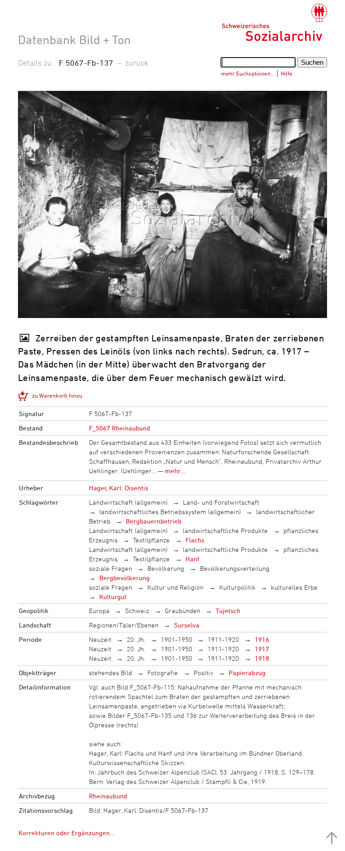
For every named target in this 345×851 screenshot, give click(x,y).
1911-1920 (223, 639)
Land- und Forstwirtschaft (221, 502)
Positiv (203, 672)
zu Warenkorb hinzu (57, 395)
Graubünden (182, 610)
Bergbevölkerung (124, 578)
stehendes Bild (110, 672)
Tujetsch (228, 610)
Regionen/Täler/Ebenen (124, 625)
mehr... (175, 471)
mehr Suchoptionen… (247, 73)
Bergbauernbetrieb (153, 521)
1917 (262, 649)
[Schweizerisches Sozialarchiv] (274, 22)
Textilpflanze (151, 540)
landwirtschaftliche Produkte (225, 530)
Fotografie (162, 672)
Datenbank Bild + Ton (74, 39)
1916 (262, 639)
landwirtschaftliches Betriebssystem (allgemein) (170, 511)
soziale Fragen (110, 568)
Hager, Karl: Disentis (118, 488)
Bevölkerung (165, 568)
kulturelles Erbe (294, 587)
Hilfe (286, 73)
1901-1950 (176, 639)
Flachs (195, 540)
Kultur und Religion (175, 587)
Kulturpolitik (237, 587)
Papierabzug (247, 672)
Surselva (186, 625)
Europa (99, 610)
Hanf (192, 559)
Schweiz (137, 610)
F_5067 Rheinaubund (119, 428)
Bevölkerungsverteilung (235, 568)
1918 (262, 658)
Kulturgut (113, 596)
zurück (136, 62)
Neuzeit (100, 639)
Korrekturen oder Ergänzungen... (66, 833)
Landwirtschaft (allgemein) (128, 502)
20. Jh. (136, 639)
